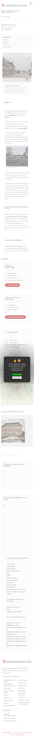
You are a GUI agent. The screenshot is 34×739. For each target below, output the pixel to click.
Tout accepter (18, 374)
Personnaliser (17, 378)
